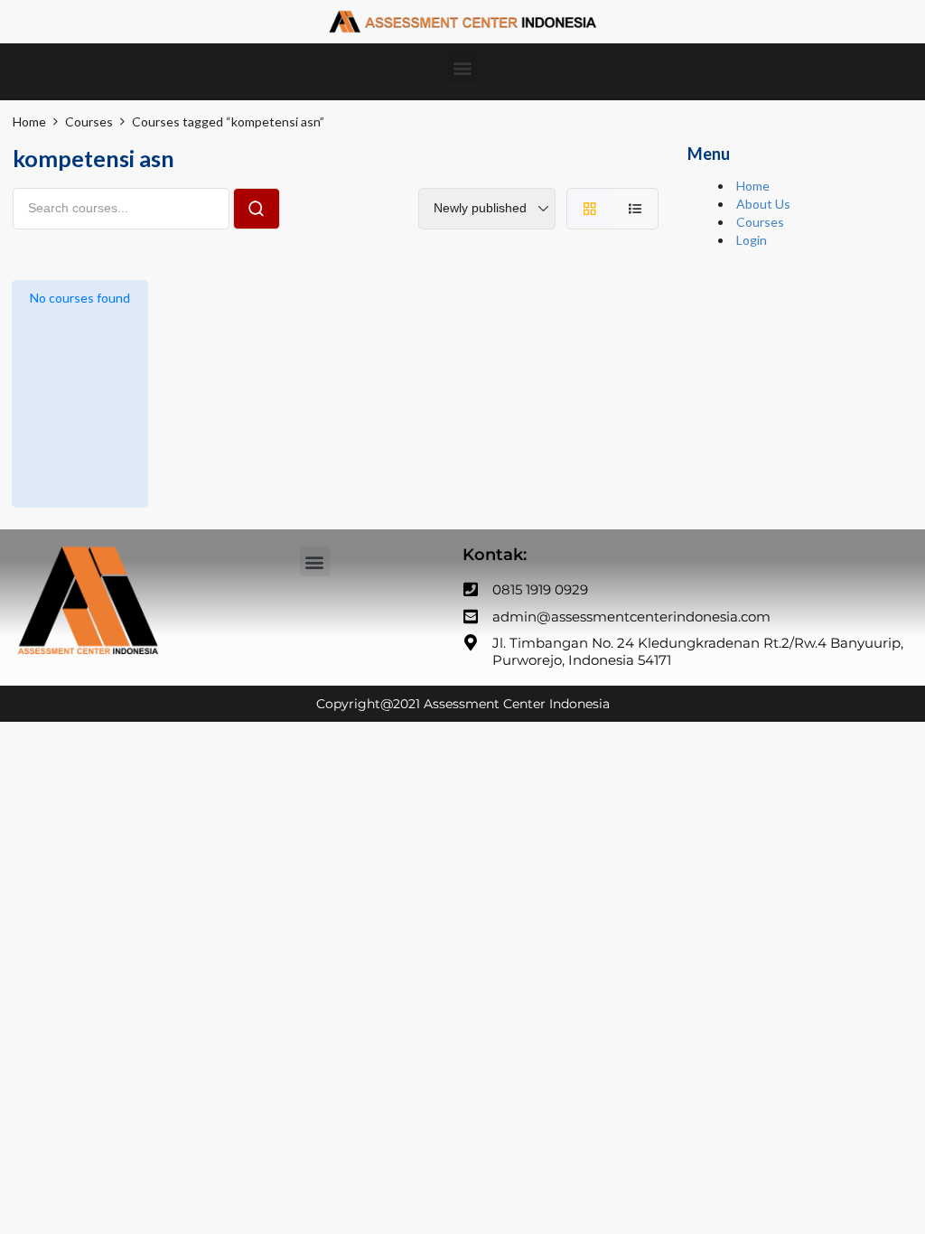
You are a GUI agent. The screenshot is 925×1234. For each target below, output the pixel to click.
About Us (763, 203)
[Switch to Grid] (589, 209)
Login (751, 240)
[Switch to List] (635, 209)
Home (753, 185)
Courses (760, 221)
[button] (463, 67)
